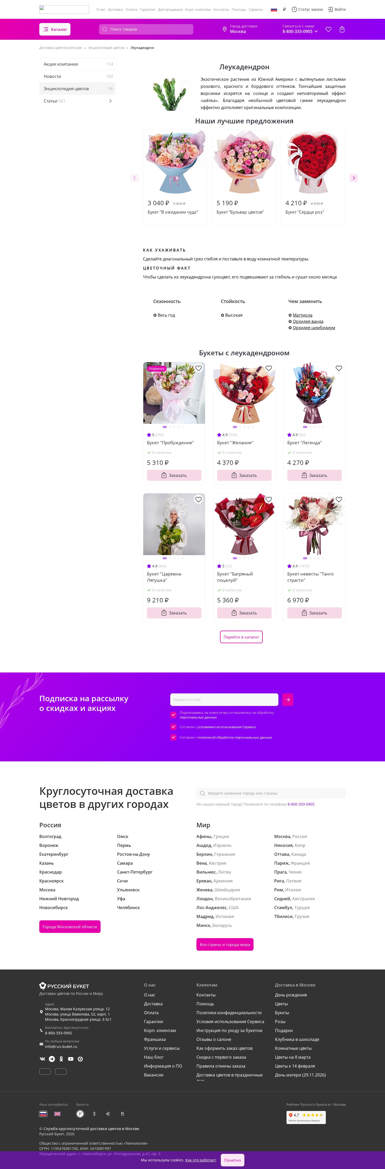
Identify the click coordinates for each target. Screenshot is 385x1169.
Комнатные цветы (293, 1048)
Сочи (122, 881)
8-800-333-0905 (301, 804)
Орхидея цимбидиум (314, 327)
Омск (122, 836)
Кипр (300, 845)
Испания (225, 916)
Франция (300, 863)
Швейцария (227, 890)
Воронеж (48, 845)
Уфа (121, 899)
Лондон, (205, 899)
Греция (221, 836)
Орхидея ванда (308, 321)
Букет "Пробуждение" (170, 443)
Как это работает (200, 1159)
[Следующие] (354, 178)
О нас (100, 9)
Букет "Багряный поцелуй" (235, 577)
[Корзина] (342, 29)
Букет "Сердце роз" (304, 206)
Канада (298, 854)
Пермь (124, 845)
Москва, (282, 836)
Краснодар (50, 872)
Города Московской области (70, 926)
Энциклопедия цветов (78, 89)
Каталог (59, 29)
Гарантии (147, 9)
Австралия (303, 899)
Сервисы (256, 9)
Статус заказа (310, 9)
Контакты (221, 9)
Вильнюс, (206, 872)
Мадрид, (205, 916)
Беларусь (222, 925)
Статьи (54, 101)
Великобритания (233, 899)
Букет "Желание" (235, 443)
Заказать (178, 475)
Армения (223, 881)
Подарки (284, 1030)
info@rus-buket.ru (61, 1046)
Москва (47, 890)
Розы (280, 1021)
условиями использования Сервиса (227, 727)
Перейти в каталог (241, 637)
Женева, (204, 890)
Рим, (279, 890)
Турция (302, 907)
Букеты (282, 1013)
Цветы (281, 1004)
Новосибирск (53, 907)
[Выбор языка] (274, 9)
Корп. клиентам (198, 9)
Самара (125, 863)
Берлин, (204, 854)
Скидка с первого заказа (221, 1057)
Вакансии (153, 1075)
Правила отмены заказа (220, 1066)
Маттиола (302, 315)
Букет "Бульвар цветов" (240, 206)
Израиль (222, 845)
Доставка (115, 9)
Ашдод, (204, 845)
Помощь (239, 9)
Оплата (131, 9)
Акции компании (78, 64)
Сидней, (282, 899)
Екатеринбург (53, 854)
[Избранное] (328, 29)
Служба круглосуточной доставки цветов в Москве (91, 1128)
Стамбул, (283, 907)
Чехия (295, 872)
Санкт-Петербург (134, 872)
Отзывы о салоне (213, 1039)
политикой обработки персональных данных (235, 737)
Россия (299, 836)
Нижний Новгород (59, 899)
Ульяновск (128, 890)
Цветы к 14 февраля (295, 1066)
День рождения (291, 995)
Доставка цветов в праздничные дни (229, 1078)
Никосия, (284, 845)
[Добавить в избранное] (198, 367)
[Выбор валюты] (284, 9)
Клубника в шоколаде (297, 1039)
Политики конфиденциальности (229, 1013)
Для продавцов (170, 9)
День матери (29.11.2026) (300, 1075)
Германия (224, 854)
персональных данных (198, 717)
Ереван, (204, 881)
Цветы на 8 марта (293, 1057)
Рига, (279, 881)
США (234, 907)
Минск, (203, 925)
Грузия (302, 916)
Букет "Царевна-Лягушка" (164, 577)
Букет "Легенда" (304, 443)
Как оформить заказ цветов (224, 1048)
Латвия (293, 881)
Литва (224, 872)
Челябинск (128, 907)
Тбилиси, (284, 916)
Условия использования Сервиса (230, 1021)
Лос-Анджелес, (212, 907)
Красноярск (51, 881)
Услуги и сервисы (162, 1048)
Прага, (281, 872)
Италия (293, 890)
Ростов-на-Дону (133, 854)
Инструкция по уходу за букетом (229, 1030)
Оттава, (282, 854)
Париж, (282, 863)
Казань (46, 863)
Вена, (202, 863)
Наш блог (154, 1057)
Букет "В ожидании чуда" (173, 206)
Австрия (217, 863)
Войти (340, 9)
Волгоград (50, 836)
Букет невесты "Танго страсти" (310, 577)
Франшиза (155, 1039)
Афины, (204, 836)
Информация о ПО (163, 1066)
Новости (78, 76)
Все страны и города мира (225, 944)
